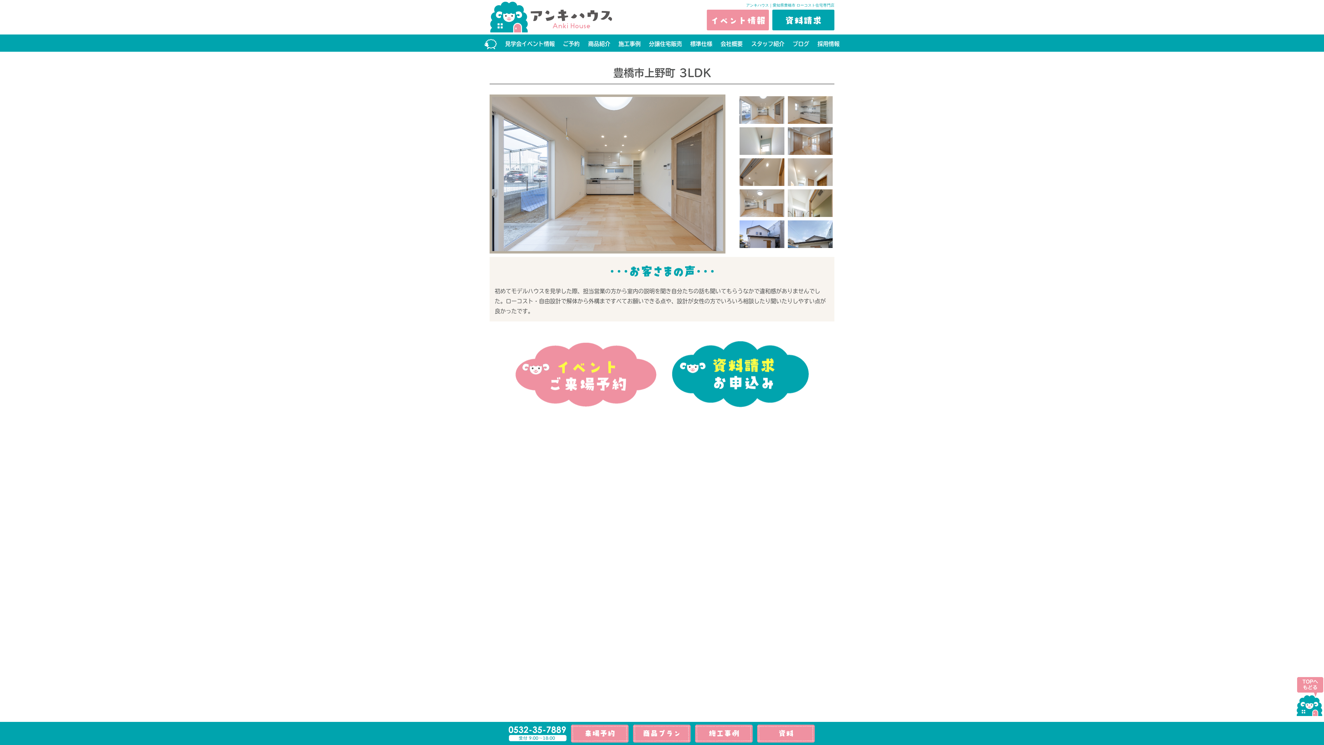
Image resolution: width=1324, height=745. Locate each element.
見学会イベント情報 (530, 44)
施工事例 (630, 44)
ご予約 (571, 44)
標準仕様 (701, 44)
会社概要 (732, 44)
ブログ (801, 44)
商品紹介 (599, 44)
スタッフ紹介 (767, 44)
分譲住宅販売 (665, 44)
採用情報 (829, 44)
